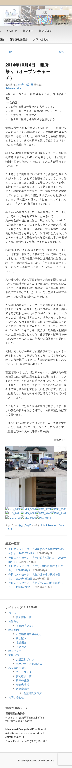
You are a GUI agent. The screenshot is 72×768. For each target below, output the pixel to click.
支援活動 (13, 655)
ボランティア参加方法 (29, 663)
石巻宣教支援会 (18, 39)
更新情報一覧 (24, 617)
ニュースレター (25, 672)
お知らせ (12, 31)
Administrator (13, 88)
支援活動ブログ (25, 659)
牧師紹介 (21, 642)
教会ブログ (45, 31)
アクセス (21, 646)
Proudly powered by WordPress (36, 760)
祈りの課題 (22, 680)
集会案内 (21, 638)
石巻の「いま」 (25, 625)
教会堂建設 (22, 689)
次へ (63, 51)
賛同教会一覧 (24, 676)
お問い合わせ (41, 39)
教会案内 (28, 31)
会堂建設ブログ (32, 693)
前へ (9, 51)
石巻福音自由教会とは (29, 634)
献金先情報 (22, 684)
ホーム (12, 613)
